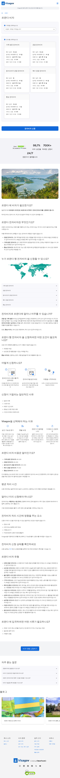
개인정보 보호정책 (39, 749)
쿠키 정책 (36, 746)
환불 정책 (36, 752)
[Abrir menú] (57, 3)
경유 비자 (20, 744)
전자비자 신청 (30, 128)
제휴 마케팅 (52, 744)
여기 (10, 549)
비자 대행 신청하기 (30, 649)
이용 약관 (36, 744)
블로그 (5, 744)
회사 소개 (6, 741)
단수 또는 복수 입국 (23, 746)
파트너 (51, 738)
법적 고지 (36, 741)
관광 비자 (20, 741)
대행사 (50, 741)
